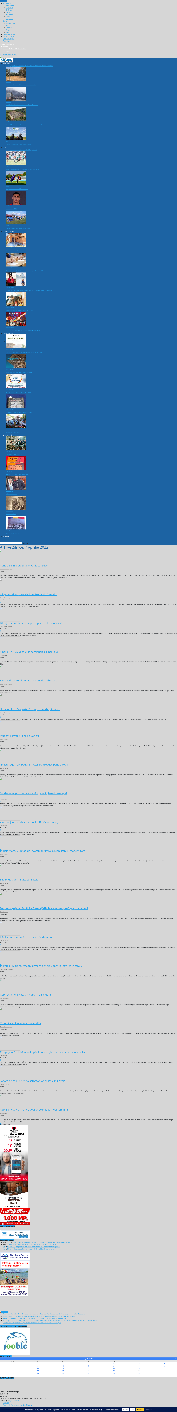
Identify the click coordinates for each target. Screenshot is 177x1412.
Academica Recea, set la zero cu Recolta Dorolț (18, 228)
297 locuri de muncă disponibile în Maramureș (27, 937)
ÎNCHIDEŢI (3, 1)
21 (88, 1371)
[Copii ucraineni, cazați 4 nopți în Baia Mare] (10, 986)
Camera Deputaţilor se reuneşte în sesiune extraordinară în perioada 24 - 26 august (32, 1323)
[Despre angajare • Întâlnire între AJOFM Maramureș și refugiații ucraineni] (10, 900)
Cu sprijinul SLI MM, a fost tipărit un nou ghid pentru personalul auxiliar (43, 1052)
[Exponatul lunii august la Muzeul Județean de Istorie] (16, 401)
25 (12, 1373)
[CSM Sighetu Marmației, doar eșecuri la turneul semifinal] (10, 1101)
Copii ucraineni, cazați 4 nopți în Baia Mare (25, 994)
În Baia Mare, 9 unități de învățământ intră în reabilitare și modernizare (42, 851)
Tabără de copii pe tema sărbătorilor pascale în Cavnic (32, 1081)
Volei (7, 32)
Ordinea (9, 10)
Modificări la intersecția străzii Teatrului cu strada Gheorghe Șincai (32, 1245)
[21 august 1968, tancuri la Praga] (16, 443)
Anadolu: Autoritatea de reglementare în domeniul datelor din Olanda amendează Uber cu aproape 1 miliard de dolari (44, 1314)
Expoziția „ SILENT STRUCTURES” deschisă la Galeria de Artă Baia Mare (24, 352)
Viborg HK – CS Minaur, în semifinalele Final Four (29, 651)
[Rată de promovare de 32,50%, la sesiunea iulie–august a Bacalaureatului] (16, 259)
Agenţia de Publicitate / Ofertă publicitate (14, 49)
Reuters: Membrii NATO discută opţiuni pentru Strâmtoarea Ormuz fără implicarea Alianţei (34, 1318)
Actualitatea (7, 3)
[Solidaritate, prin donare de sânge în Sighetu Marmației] (10, 785)
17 (164, 1368)
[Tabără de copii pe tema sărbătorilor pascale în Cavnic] (10, 1072)
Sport (5, 21)
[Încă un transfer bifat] (16, 197)
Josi (4, 1247)
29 (114, 1373)
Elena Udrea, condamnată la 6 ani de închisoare (28, 680)
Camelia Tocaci (4, 768)
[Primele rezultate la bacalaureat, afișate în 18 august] (16, 299)
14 (88, 1368)
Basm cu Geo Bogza (11, 514)
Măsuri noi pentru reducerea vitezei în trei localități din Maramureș (30, 1249)
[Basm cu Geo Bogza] (16, 503)
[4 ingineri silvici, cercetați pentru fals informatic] (10, 586)
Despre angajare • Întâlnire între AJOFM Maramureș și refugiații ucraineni (44, 908)
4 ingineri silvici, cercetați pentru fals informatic (28, 594)
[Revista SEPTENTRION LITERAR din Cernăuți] (16, 463)
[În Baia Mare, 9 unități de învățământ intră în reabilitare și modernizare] (10, 842)
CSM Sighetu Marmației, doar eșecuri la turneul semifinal (34, 1109)
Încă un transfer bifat (11, 209)
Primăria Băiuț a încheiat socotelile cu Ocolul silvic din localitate (22, 105)
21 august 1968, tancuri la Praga (14, 454)
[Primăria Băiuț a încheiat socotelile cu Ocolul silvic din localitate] (16, 94)
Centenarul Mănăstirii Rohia (13, 432)
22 (114, 1371)
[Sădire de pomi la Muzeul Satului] (10, 871)
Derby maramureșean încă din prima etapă (17, 189)
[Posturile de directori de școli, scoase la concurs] (16, 239)
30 (139, 1373)
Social (8, 17)
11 (12, 1368)
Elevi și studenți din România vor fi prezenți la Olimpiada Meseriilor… (23, 330)
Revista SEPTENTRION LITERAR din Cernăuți (17, 474)
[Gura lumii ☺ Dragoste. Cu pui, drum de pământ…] (10, 701)
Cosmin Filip (3, 655)
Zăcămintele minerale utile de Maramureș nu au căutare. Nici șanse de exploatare (41, 1242)
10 (164, 1366)
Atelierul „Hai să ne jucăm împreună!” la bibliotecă (19, 392)
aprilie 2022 (88, 1359)
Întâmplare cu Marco (11, 494)
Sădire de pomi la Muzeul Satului (19, 879)
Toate (8, 66)
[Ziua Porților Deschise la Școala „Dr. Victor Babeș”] (10, 813)
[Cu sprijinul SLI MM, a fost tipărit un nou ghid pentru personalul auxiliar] (10, 1043)
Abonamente (6, 51)
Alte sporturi (10, 23)
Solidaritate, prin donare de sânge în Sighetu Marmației (33, 793)
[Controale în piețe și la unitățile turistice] (10, 557)
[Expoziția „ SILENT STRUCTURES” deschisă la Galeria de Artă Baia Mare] (16, 341)
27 (63, 1373)
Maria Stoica (3, 739)
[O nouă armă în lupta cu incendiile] (10, 1015)
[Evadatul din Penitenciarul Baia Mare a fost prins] (16, 133)
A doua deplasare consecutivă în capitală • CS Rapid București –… (22, 169)
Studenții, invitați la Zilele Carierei (20, 735)
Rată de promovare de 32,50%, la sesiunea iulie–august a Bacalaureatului (25, 271)
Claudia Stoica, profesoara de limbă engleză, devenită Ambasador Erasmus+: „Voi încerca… (29, 290)
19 (38, 1371)
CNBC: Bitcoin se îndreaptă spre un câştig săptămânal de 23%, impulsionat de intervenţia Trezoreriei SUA (39, 1316)
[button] (0, 540)
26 (38, 1373)
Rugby (8, 30)
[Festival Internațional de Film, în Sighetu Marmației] (16, 361)
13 (63, 1368)
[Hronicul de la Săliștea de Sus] (16, 522)
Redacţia (5, 46)
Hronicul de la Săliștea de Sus (13, 534)
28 (88, 1373)
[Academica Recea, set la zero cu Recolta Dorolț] (16, 217)
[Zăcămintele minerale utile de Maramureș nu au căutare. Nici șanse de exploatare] (16, 113)
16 (139, 1368)
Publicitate (6, 41)
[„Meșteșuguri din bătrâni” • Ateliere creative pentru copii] (10, 756)
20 (63, 1371)
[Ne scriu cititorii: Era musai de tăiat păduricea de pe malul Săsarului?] (16, 74)
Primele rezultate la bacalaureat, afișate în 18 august (19, 310)
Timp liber (9, 19)
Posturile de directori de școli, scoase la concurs (18, 251)
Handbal (9, 28)
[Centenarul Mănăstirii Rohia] (16, 421)
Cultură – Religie (8, 37)
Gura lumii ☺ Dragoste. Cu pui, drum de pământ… (30, 709)
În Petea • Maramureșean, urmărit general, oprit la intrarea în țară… (41, 966)
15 (114, 1368)
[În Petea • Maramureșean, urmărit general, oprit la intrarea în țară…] (10, 957)
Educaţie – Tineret (9, 34)
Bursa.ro (5, 1312)
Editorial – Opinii (8, 39)
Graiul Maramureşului (6, 569)
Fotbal (8, 25)
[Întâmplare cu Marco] (16, 483)
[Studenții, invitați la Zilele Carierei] (10, 727)
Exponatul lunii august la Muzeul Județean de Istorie (19, 412)
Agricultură (10, 6)
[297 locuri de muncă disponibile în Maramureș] (10, 928)
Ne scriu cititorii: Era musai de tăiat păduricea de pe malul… (21, 85)
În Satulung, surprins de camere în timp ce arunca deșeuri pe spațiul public (33, 1247)
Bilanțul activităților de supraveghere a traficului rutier (32, 623)
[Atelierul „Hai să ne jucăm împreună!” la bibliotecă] (16, 381)
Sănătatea (9, 14)
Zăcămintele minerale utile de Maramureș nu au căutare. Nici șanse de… (24, 125)
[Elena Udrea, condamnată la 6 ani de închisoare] (10, 672)
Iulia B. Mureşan (4, 797)
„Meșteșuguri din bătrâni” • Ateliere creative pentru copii (34, 764)
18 (12, 1371)
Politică (8, 12)
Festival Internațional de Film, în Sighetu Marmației (19, 372)
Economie (9, 8)
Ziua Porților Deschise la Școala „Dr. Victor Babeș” (29, 822)
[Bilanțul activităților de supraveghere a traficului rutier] (10, 614)
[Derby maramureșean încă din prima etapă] (16, 178)
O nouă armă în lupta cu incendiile (20, 1023)
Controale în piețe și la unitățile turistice (24, 565)
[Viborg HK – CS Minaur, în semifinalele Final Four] (10, 643)
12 (38, 1368)
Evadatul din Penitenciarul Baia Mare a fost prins (18, 145)
